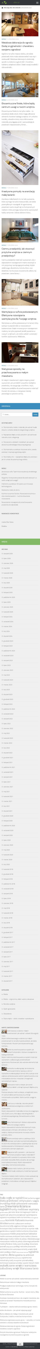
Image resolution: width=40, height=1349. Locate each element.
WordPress (15, 1347)
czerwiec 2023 (8, 670)
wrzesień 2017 (8, 947)
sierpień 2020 (8, 835)
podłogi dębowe (10, 1246)
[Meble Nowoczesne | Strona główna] (13, 2)
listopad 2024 (8, 617)
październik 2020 (9, 826)
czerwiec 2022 (8, 728)
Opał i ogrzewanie (9, 1009)
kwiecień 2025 (8, 612)
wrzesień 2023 (8, 656)
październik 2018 (9, 884)
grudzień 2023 (8, 641)
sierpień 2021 (8, 777)
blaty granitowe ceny (12, 1200)
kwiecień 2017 (8, 971)
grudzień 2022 (8, 699)
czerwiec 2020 (8, 845)
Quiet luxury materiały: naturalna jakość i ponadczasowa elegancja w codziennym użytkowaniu (18, 1106)
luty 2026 (7, 583)
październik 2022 (9, 709)
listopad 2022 (8, 704)
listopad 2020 (8, 821)
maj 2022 (7, 733)
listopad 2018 (8, 879)
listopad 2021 (8, 762)
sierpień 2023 (8, 660)
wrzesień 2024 (8, 622)
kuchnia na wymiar (27, 1229)
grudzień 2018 (8, 874)
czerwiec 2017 (8, 962)
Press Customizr (29, 1347)
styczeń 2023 (8, 694)
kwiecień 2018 (8, 913)
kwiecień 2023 (8, 680)
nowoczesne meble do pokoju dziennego (15, 1241)
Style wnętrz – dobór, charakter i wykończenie (19, 1019)
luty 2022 (7, 748)
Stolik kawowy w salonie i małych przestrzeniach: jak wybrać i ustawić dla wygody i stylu (20, 1033)
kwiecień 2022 (8, 738)
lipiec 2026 (7, 558)
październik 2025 (9, 597)
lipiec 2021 (7, 782)
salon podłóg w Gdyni (8, 1252)
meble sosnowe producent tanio (12, 1236)
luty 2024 (7, 631)
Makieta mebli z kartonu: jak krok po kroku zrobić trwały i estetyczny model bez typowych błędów (20, 1171)
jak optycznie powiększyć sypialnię (19, 1215)
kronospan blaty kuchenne (10, 1229)
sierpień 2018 (8, 894)
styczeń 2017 (8, 981)
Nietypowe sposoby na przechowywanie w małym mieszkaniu (15, 372)
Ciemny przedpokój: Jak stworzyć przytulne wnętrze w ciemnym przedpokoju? (18, 252)
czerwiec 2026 (8, 563)
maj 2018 (7, 908)
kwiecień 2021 (8, 796)
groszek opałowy (4, 1212)
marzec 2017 (8, 976)
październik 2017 (9, 942)
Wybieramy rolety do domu (11, 490)
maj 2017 (7, 966)
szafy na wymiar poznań (18, 1260)
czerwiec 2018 (8, 903)
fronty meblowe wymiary (24, 1209)
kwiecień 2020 (8, 855)
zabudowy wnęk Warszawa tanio (19, 1268)
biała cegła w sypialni (12, 1197)
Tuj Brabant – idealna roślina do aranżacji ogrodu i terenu (18, 1307)
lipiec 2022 (7, 724)
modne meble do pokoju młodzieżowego (24, 1239)
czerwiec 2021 (8, 787)
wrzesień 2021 (8, 772)
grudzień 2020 (8, 816)
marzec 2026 (8, 578)
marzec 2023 (8, 685)
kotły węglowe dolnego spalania (22, 1226)
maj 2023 (7, 675)
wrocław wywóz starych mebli (27, 1263)
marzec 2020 (8, 860)
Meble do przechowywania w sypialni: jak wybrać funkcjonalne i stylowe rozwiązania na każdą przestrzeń (19, 1052)
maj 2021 (7, 792)
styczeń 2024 (8, 636)
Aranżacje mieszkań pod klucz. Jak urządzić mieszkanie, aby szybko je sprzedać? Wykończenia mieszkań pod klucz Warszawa (19, 1300)
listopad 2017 (8, 937)
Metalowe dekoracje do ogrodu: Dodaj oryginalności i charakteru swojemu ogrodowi (18, 46)
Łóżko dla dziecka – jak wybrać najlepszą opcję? (16, 1310)
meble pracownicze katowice (23, 1233)
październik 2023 (9, 651)
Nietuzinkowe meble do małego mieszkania (14, 1282)
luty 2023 (7, 690)
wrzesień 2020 (8, 830)
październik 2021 (9, 767)
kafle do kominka (23, 1217)
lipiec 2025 (7, 602)
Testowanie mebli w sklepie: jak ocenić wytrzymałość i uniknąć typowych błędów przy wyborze (20, 1087)
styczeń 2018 (8, 928)
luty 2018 (7, 923)
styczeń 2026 (8, 588)
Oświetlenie (8, 1014)
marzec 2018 (8, 918)
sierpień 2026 (8, 554)
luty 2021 (7, 806)
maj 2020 (7, 850)
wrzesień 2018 (8, 889)
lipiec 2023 (7, 665)
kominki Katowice (16, 1220)
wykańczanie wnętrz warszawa (18, 1265)
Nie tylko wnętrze (9, 1004)
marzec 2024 (8, 626)
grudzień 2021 (8, 758)
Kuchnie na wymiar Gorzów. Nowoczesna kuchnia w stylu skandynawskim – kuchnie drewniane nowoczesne (18, 496)
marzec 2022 (8, 743)
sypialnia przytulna (7, 1258)
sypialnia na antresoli (24, 1255)
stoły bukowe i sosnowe (22, 1252)
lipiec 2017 (7, 957)
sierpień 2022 (8, 719)
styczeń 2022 (8, 753)
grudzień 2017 (8, 932)
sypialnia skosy (18, 1258)
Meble (4, 39)
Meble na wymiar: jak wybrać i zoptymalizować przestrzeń (19, 1279)
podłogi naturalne (20, 1247)
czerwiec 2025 (8, 607)
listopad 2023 (8, 646)
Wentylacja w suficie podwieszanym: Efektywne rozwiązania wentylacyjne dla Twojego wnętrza (20, 315)
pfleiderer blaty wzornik (14, 1244)
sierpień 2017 (8, 952)
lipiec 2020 (7, 840)
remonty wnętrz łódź (29, 1249)
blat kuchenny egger (32, 1198)
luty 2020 (7, 864)
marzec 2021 (8, 801)
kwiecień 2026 (8, 573)
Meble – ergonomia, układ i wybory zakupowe (19, 999)
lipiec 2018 (7, 898)
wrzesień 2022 (8, 714)
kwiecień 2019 (8, 869)
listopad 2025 (8, 592)
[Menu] (37, 2)
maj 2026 (7, 568)
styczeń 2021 (8, 811)
